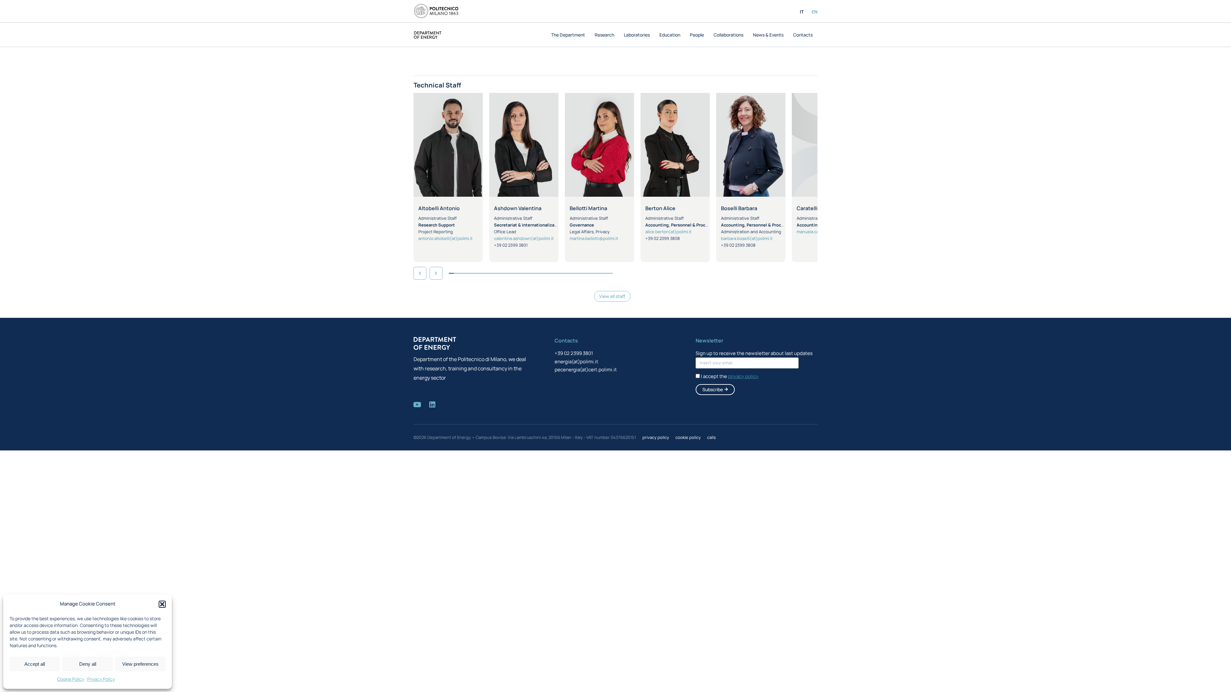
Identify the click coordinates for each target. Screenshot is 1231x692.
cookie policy (688, 437)
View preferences (140, 664)
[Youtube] (417, 404)
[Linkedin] (432, 404)
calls (711, 437)
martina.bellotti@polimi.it (594, 238)
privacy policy (655, 437)
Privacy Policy (101, 679)
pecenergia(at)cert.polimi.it (586, 369)
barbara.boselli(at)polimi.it (747, 238)
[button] (162, 604)
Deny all (87, 664)
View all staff (612, 296)
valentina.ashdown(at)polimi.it (524, 238)
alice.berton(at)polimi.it (668, 232)
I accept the (729, 376)
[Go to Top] (1219, 680)
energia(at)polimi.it (576, 361)
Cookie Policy (70, 679)
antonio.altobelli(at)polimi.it (445, 238)
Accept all (34, 664)
